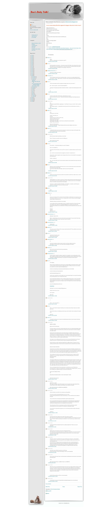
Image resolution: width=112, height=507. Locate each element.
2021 (32, 61)
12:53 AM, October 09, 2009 (52, 79)
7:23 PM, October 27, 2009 (52, 320)
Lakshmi (48, 317)
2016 (32, 67)
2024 (32, 57)
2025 (32, 56)
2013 (32, 70)
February (33, 95)
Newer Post (80, 486)
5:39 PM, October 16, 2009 (52, 258)
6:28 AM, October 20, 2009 (52, 315)
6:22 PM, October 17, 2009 (52, 295)
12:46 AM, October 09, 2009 (52, 73)
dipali (48, 188)
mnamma (48, 227)
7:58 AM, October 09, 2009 (52, 108)
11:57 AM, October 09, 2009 (52, 132)
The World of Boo (34, 45)
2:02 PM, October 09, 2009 (52, 141)
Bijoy (47, 260)
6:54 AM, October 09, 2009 (52, 99)
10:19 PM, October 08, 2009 (52, 61)
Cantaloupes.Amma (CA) (51, 70)
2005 (32, 101)
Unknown (48, 193)
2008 (32, 97)
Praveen (48, 57)
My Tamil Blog (34, 37)
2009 (32, 75)
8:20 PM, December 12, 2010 (52, 476)
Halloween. (33, 80)
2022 (32, 60)
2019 (32, 63)
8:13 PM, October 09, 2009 (52, 175)
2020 (32, 62)
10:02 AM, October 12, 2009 (52, 212)
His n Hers (33, 47)
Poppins (48, 110)
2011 (32, 73)
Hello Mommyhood (50, 253)
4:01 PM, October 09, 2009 (52, 170)
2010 (32, 74)
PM (47, 94)
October (33, 79)
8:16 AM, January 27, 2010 (52, 379)
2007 (32, 98)
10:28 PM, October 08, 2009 (52, 68)
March (33, 94)
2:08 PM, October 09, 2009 (52, 162)
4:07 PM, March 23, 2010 (52, 452)
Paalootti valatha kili (56, 49)
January (33, 96)
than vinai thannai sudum (68, 49)
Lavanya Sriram (49, 239)
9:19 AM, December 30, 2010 (52, 481)
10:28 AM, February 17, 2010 (52, 412)
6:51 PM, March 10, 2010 (52, 420)
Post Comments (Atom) (55, 489)
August (33, 88)
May (33, 91)
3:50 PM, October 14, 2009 (52, 237)
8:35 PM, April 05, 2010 (51, 462)
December (34, 76)
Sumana (48, 128)
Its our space (49, 75)
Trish (48, 233)
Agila (47, 164)
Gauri (48, 81)
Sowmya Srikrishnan (50, 214)
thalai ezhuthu (62, 49)
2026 (32, 55)
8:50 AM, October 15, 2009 (52, 251)
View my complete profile (34, 29)
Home (64, 486)
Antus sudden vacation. (35, 85)
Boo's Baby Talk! (39, 12)
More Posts (33, 50)
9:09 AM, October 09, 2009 (52, 126)
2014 (32, 69)
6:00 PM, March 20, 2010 (52, 446)
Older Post (48, 486)
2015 (32, 68)
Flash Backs (34, 46)
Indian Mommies (34, 36)
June (33, 90)
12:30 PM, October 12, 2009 (52, 220)
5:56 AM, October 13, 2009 (52, 231)
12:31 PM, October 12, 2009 (52, 225)
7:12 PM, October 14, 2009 (52, 245)
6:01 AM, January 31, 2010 (52, 388)
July (33, 89)
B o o (48, 63)
